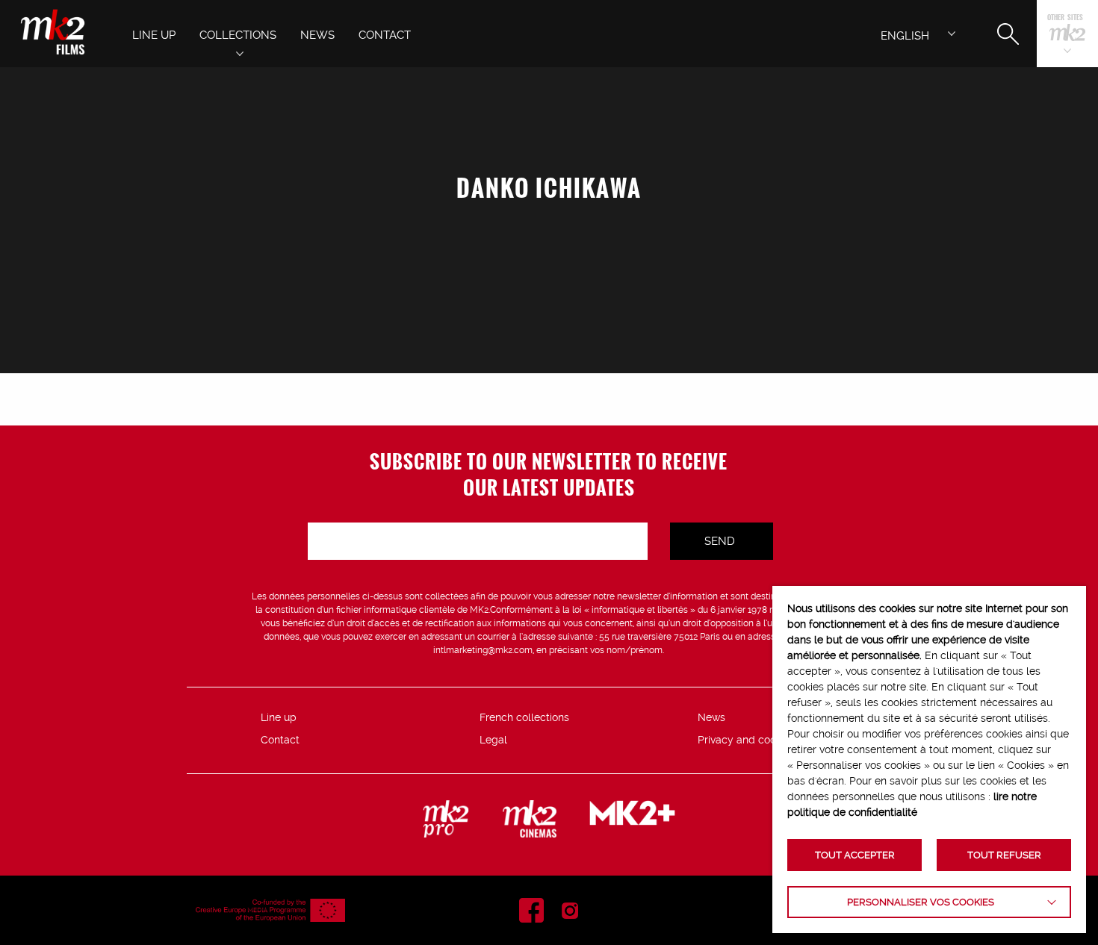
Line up (279, 717)
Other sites (1065, 18)
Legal (493, 740)
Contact (280, 740)
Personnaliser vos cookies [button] (920, 902)
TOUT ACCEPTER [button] (855, 855)
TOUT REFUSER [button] (1004, 855)
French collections (524, 717)
